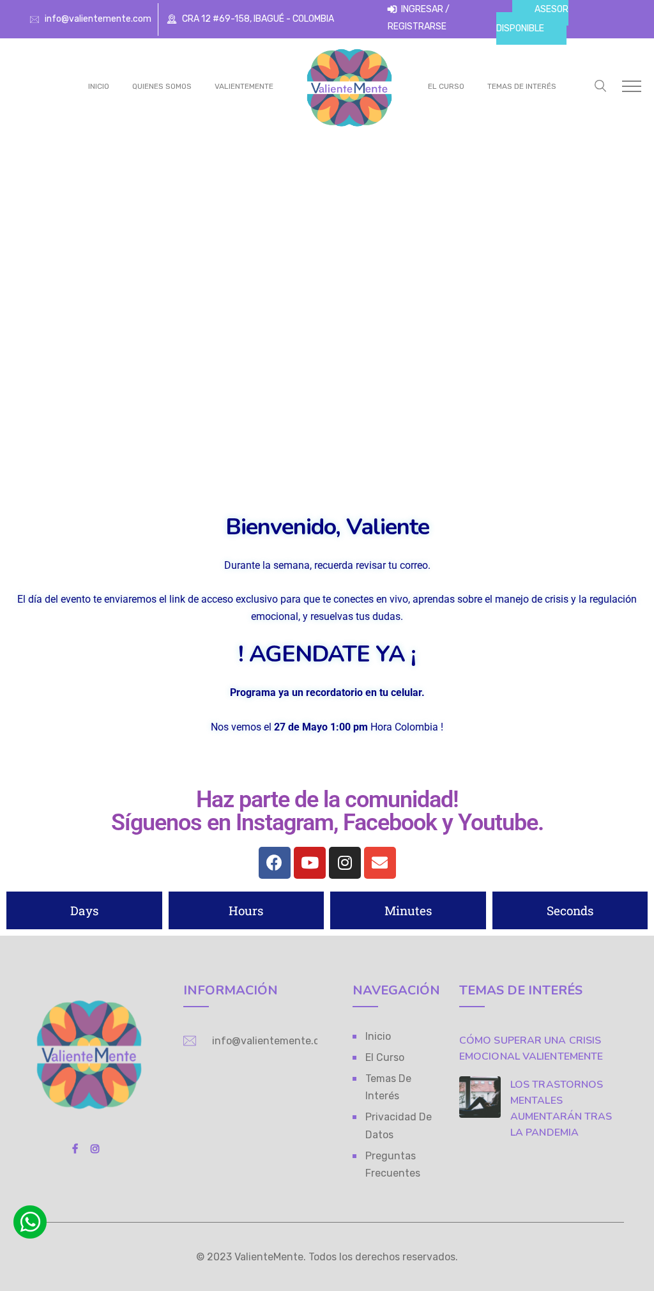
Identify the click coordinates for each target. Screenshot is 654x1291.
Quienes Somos (162, 86)
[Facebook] (275, 863)
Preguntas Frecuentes (392, 1164)
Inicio (98, 86)
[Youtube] (310, 863)
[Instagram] (345, 863)
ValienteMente (244, 86)
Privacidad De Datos (398, 1125)
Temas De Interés (521, 86)
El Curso (446, 86)
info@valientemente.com (98, 18)
